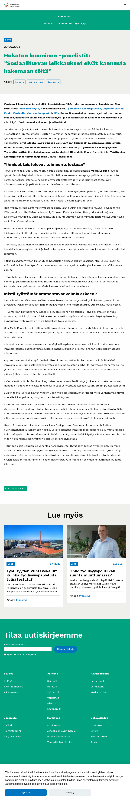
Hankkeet (53, 717)
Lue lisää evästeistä (56, 783)
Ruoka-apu (54, 725)
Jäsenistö (10, 717)
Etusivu (8, 673)
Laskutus (96, 725)
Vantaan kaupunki (38, 113)
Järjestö (52, 673)
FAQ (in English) (13, 686)
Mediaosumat (99, 692)
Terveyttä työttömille (59, 742)
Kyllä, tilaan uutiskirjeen (21, 654)
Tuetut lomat (99, 736)
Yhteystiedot (99, 717)
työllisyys (80, 23)
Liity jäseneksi (12, 736)
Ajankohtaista (100, 673)
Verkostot (53, 697)
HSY (56, 113)
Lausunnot (97, 681)
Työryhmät (53, 692)
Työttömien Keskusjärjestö (83, 108)
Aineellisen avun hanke (61, 730)
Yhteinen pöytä (29, 108)
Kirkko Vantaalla (14, 113)
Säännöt (52, 681)
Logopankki (54, 708)
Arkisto (95, 742)
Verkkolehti (65, 16)
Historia (52, 703)
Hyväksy (26, 792)
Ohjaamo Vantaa (113, 108)
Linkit (94, 730)
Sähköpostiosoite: (15, 644)
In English (10, 681)
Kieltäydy (70, 792)
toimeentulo (64, 23)
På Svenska (11, 692)
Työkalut (9, 725)
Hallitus (52, 686)
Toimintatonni (12, 730)
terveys (48, 23)
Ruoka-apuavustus (58, 736)
